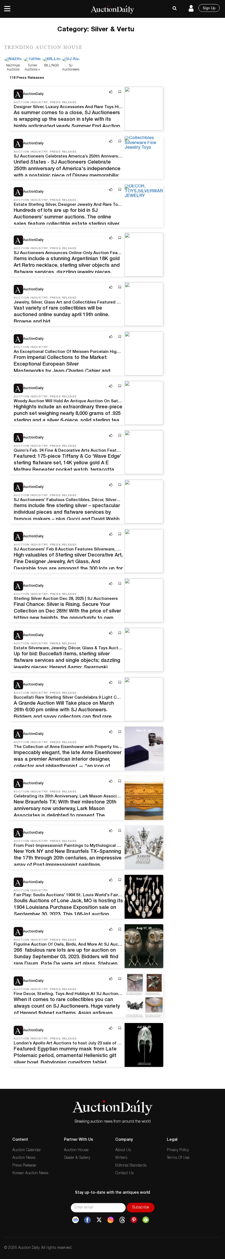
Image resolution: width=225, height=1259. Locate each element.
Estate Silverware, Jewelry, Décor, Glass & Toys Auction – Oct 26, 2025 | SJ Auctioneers (101, 648)
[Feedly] (145, 1220)
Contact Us (124, 1173)
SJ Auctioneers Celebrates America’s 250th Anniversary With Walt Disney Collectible (98, 156)
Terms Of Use (178, 1158)
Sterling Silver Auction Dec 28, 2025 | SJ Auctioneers (66, 599)
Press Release (24, 1166)
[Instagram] (110, 1220)
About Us (123, 1150)
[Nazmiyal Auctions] (13, 60)
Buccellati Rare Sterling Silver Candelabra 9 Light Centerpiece (76, 698)
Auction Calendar (26, 1150)
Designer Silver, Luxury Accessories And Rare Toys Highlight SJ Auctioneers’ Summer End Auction (111, 107)
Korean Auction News (30, 1173)
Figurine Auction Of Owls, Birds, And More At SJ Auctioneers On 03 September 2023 (97, 945)
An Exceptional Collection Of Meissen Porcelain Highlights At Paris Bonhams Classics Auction (108, 352)
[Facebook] (87, 1220)
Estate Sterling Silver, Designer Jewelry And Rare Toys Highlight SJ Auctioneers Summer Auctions (112, 205)
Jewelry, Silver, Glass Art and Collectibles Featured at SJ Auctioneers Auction (91, 302)
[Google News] (75, 1220)
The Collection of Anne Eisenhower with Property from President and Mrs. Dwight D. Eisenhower (110, 747)
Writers (121, 1158)
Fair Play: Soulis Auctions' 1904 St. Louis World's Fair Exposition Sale (82, 895)
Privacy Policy (178, 1150)
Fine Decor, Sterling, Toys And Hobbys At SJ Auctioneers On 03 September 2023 (93, 994)
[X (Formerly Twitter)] (99, 1220)
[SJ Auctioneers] (71, 60)
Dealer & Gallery (77, 1158)
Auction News (23, 1158)
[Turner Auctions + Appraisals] (32, 60)
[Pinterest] (134, 1220)
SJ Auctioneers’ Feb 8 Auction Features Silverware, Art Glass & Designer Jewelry (94, 549)
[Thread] (122, 1220)
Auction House (76, 1150)
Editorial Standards (131, 1166)
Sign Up (209, 7)
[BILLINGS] (51, 60)
